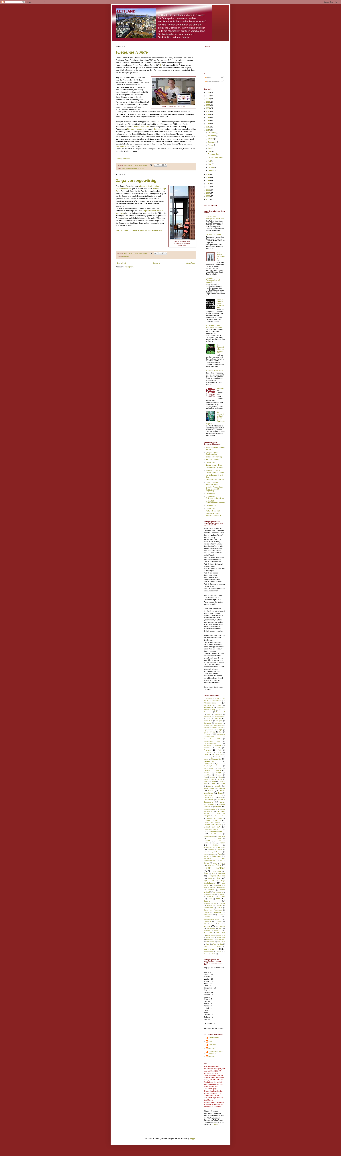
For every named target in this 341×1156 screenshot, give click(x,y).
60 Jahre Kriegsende (213, 235)
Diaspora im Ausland (216, 725)
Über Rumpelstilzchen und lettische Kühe (220, 349)
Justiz (214, 781)
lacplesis (211, 1056)
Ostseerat (209, 865)
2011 (208, 180)
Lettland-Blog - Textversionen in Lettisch (215, 497)
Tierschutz (218, 912)
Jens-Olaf (211, 1048)
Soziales (222, 896)
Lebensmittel (208, 800)
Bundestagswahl (220, 716)
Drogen (220, 727)
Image (218, 773)
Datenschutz (208, 721)
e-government (208, 730)
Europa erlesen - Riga (214, 465)
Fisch (219, 750)
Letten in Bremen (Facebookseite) (212, 483)
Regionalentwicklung (217, 876)
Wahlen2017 (210, 937)
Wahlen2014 (221, 935)
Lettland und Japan (214, 818)
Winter (219, 946)
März (210, 164)
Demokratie (218, 723)
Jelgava (220, 777)
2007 (208, 193)
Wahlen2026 (221, 942)
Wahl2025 (207, 930)
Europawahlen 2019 (212, 741)
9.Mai (217, 698)
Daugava (219, 721)
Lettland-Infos (211, 505)
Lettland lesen (211, 493)
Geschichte (216, 759)
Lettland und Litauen (212, 820)
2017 (208, 121)
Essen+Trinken (209, 732)
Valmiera (212, 924)
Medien (222, 843)
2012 (208, 177)
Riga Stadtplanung (214, 882)
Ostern (215, 863)
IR (160, 65)
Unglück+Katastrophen (211, 919)
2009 (208, 187)
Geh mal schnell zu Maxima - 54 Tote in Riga (220, 304)
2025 (208, 96)
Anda (210, 1041)
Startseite (156, 263)
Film (218, 748)
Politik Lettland (214, 868)
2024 (208, 99)
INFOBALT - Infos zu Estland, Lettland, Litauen (215, 471)
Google (206, 766)
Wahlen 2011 (208, 933)
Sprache (207, 901)
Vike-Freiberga (220, 926)
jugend (220, 779)
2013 (208, 174)
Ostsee (222, 863)
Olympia (206, 863)
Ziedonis (206, 954)
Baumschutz (208, 712)
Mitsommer (219, 852)
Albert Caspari (213, 1038)
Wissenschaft (208, 951)
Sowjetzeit (210, 896)
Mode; (206, 854)
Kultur (210, 790)
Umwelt (207, 917)
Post (213, 873)
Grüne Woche (209, 768)
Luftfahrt (206, 843)
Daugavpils (207, 723)
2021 (208, 108)
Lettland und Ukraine (212, 825)
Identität (207, 773)
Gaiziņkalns (219, 756)
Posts (209, 78)
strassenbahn (208, 908)
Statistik (222, 903)
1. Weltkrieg (208, 698)
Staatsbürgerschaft (210, 903)
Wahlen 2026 (210, 935)
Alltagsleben (216, 701)
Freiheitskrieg (208, 756)
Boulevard (218, 714)
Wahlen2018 (221, 937)
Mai (209, 161)
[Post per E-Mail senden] (151, 165)
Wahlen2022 (221, 939)
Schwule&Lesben (209, 894)
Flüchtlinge (208, 752)
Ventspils (220, 924)
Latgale (220, 797)
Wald (207, 944)
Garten (206, 759)
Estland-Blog (210, 462)
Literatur (207, 841)
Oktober (211, 139)
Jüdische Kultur (209, 779)
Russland (217, 885)
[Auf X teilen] (160, 165)
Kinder (213, 784)
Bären (221, 710)
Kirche (222, 784)
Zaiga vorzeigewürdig (136, 180)
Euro (220, 732)
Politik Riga (216, 871)
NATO (206, 856)
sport (123, 168)
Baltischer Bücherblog (214, 457)
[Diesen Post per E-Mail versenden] (155, 165)
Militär (220, 849)
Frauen (206, 754)
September (212, 142)
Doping (214, 727)
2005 (208, 199)
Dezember (212, 133)
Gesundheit (208, 764)
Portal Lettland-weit (213, 511)
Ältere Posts (190, 263)
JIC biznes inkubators (135, 129)
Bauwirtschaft (220, 712)
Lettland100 (221, 836)
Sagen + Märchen (209, 887)
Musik (220, 854)
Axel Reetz (212, 1045)
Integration (218, 775)
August (211, 145)
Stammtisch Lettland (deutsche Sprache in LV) (215, 515)
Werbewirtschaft (131, 168)
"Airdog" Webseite (123, 159)
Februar (211, 167)
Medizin (215, 845)
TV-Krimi (220, 914)
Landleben (208, 795)
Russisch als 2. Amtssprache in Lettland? (215, 218)
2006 (208, 196)
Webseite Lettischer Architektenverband (147, 230)
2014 (208, 130)
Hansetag (207, 770)
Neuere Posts (121, 263)
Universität (207, 921)
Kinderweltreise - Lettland (215, 480)
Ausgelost (220, 389)
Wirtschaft (140, 168)
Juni (210, 151)
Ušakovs (219, 921)
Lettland (217, 807)
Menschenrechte (209, 847)
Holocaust (217, 770)
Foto (219, 752)
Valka (205, 924)
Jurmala (206, 781)
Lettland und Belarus (210, 809)
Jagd (205, 777)
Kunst (220, 793)
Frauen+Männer (218, 754)
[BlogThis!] (158, 165)
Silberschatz (221, 894)
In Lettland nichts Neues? (215, 371)
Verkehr (207, 926)
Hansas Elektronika (141, 127)
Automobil (220, 707)
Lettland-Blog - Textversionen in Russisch (215, 502)
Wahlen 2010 (218, 930)
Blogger (192, 1139)
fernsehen (207, 748)
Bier (208, 714)
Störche (219, 905)
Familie (218, 745)
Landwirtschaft (209, 797)
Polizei (206, 873)
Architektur (125, 256)
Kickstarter (158, 129)
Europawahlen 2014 (212, 739)
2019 (208, 114)
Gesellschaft (209, 761)
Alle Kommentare (213, 82)
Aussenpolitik (209, 707)
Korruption (218, 786)
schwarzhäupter (218, 892)
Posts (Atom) (129, 267)
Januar (211, 170)
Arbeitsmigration (210, 703)
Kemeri (221, 781)
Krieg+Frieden (209, 788)
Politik (218, 865)
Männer (214, 843)
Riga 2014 (209, 881)
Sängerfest (221, 887)
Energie (219, 730)
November (212, 136)
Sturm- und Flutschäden (213, 910)
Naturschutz (216, 856)
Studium (219, 908)
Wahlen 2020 (220, 933)
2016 (208, 124)
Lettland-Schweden (216, 834)
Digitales (206, 727)
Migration (221, 847)
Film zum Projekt (122, 230)
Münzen (212, 854)
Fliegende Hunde (132, 52)
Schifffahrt (211, 890)
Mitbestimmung (208, 852)
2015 (208, 127)
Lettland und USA (212, 827)
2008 (208, 190)
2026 (208, 93)
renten (210, 878)
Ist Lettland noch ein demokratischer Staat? (214, 326)
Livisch (219, 840)
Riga (218, 878)
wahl (220, 928)
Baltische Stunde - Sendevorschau (212, 453)
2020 (208, 111)
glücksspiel (219, 764)
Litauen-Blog (210, 508)
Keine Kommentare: (141, 165)
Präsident (221, 874)
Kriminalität (221, 788)
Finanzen (207, 750)
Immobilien (207, 775)
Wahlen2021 (210, 939)
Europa (207, 734)
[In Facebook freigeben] (163, 165)
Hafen (220, 768)
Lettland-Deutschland (213, 831)
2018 (208, 118)
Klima (209, 786)
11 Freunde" (216, 1125)
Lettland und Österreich (213, 822)
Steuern (209, 905)
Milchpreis (211, 849)
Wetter (206, 946)
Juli (209, 148)
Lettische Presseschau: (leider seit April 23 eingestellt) (214, 489)
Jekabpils (212, 777)
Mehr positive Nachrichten (221, 255)
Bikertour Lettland (212, 460)
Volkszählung (211, 928)
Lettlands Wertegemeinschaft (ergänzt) (213, 280)
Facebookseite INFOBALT (215, 468)
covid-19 (218, 719)
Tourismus (208, 914)
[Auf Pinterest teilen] (165, 165)
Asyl (219, 705)
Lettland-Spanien (209, 836)
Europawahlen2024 (210, 743)
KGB (205, 784)
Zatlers (218, 952)
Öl (221, 861)
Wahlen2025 (210, 942)
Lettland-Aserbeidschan (211, 829)
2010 (208, 184)
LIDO (209, 838)
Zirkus (213, 954)
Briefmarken (207, 716)
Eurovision (207, 745)
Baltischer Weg (209, 710)
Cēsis (208, 718)
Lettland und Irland (219, 816)
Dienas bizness (122, 146)
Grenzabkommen (217, 766)
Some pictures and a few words (215, 1052)
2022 (208, 105)
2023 (208, 102)
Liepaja (219, 838)
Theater (206, 912)
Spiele (210, 899)
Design (206, 725)
